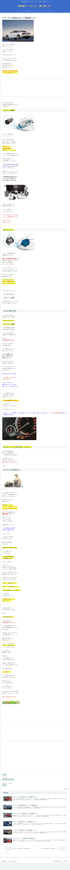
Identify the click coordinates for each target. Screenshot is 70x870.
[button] (13, 779)
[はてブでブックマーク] (8, 779)
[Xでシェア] (3, 779)
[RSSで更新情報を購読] (5, 785)
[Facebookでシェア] (6, 779)
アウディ (5, 774)
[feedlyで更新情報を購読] (3, 785)
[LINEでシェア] (10, 779)
